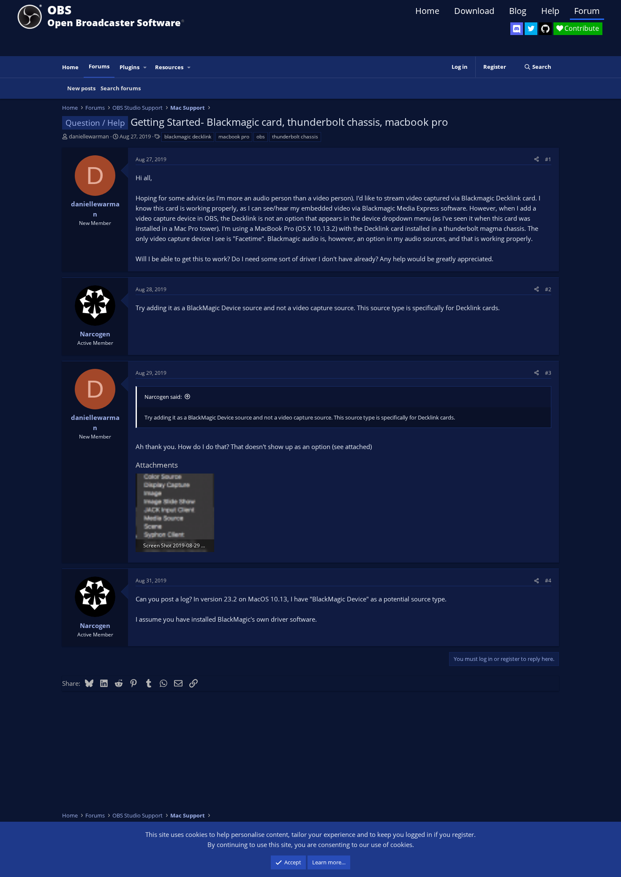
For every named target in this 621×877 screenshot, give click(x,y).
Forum (587, 10)
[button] (145, 67)
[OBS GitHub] (545, 28)
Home (427, 10)
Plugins (129, 67)
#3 (548, 372)
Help (550, 10)
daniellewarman (89, 136)
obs (260, 136)
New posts (81, 88)
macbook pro (233, 136)
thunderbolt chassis (295, 136)
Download (474, 10)
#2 (548, 289)
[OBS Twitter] (531, 28)
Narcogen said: (163, 397)
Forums (99, 66)
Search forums (121, 88)
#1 (548, 159)
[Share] (536, 159)
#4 (548, 580)
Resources (169, 67)
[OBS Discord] (516, 28)
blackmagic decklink (187, 136)
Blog (517, 10)
